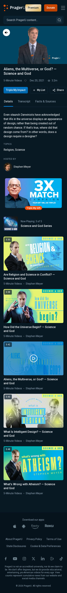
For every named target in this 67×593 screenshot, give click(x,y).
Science (20, 149)
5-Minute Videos (13, 80)
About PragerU (14, 539)
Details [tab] (8, 101)
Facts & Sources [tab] (45, 101)
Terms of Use (53, 539)
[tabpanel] (33, 142)
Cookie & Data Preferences (45, 546)
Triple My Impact (15, 90)
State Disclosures (16, 546)
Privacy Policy (34, 539)
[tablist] (33, 103)
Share (60, 90)
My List (41, 90)
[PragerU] (14, 8)
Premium (33, 7)
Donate (51, 7)
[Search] (59, 20)
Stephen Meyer (22, 166)
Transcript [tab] (24, 101)
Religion (9, 149)
